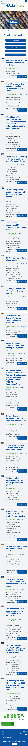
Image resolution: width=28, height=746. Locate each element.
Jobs (2, 734)
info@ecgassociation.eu (22, 733)
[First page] (3, 714)
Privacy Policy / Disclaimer (6, 733)
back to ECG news (6, 724)
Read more (20, 76)
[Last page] (23, 716)
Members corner (15, 51)
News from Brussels (15, 54)
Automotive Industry (11, 94)
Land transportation (15, 43)
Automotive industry (15, 40)
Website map (3, 731)
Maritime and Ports (15, 47)
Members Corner (10, 326)
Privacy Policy (22, 741)
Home (5, 30)
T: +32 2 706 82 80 (23, 731)
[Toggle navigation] (2, 9)
